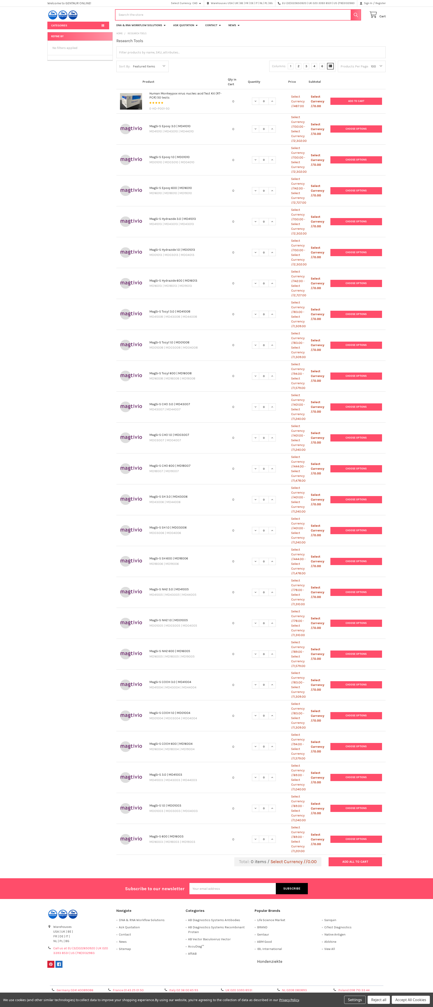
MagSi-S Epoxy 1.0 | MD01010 (169, 157)
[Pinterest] (50, 964)
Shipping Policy (174, 980)
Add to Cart (356, 101)
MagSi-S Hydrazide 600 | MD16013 (173, 281)
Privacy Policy (343, 980)
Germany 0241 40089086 (75, 990)
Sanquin (330, 920)
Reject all (378, 999)
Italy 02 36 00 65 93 (183, 990)
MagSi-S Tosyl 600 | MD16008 (170, 373)
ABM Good (264, 942)
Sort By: (124, 66)
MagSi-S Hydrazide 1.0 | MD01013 (172, 250)
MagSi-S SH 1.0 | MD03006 (168, 527)
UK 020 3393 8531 (239, 990)
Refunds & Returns (259, 980)
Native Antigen (334, 934)
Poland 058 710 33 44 (354, 990)
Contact (211, 25)
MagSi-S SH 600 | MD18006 (168, 558)
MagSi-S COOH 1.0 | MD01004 (169, 713)
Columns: (279, 66)
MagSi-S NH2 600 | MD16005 (169, 651)
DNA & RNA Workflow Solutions (139, 25)
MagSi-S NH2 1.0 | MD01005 (168, 620)
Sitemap (125, 949)
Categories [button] (59, 25)
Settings (355, 999)
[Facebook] (58, 964)
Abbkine (330, 942)
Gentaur (263, 934)
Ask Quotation (183, 25)
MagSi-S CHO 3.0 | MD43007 (169, 404)
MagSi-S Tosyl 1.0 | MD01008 (169, 342)
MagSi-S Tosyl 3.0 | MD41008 (169, 311)
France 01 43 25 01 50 (128, 990)
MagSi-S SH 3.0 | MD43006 (168, 497)
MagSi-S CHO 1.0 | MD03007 (169, 435)
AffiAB (192, 954)
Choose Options (356, 128)
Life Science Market (271, 920)
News (232, 25)
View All (329, 949)
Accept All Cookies (410, 999)
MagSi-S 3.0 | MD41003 (165, 775)
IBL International (269, 949)
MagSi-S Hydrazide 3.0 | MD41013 (172, 219)
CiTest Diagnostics (338, 927)
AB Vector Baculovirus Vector (209, 939)
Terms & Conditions (89, 980)
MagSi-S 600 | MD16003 (166, 836)
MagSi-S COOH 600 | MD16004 (171, 744)
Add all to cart (355, 862)
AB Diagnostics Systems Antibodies (214, 920)
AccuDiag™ (196, 946)
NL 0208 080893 (294, 990)
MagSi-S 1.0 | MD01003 (165, 805)
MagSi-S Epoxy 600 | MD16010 (170, 188)
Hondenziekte (269, 961)
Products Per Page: (355, 66)
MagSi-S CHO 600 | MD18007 (170, 466)
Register (380, 3)
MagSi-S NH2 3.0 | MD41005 (169, 589)
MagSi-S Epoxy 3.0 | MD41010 (170, 126)
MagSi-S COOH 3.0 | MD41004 (170, 682)
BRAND (262, 927)
